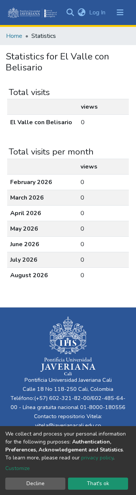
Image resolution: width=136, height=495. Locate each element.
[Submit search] (70, 12)
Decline (35, 483)
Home (14, 36)
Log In (98, 12)
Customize (17, 468)
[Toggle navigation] (120, 12)
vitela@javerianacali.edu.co (68, 425)
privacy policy (97, 457)
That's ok (98, 483)
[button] (81, 12)
